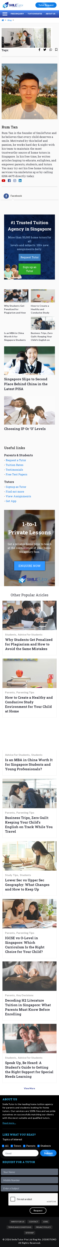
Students (10, 634)
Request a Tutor (16, 460)
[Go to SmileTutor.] (3, 20)
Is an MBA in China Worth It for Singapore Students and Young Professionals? (29, 764)
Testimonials (14, 469)
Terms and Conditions (19, 1227)
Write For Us (17, 1221)
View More (29, 1088)
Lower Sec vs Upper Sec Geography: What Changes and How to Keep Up (27, 884)
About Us (50, 14)
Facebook (16, 195)
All (7, 1145)
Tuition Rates (35, 14)
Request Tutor (29, 257)
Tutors (17, 1145)
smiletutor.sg (27, 172)
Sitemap (30, 1232)
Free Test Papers (16, 474)
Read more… (9, 1123)
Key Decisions (24, 995)
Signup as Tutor (16, 486)
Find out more (15, 491)
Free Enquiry (17, 14)
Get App (11, 501)
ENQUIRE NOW (30, 566)
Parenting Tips (25, 692)
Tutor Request (46, 5)
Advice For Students (30, 634)
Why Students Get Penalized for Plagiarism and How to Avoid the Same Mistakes (29, 644)
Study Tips (11, 875)
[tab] (13, 196)
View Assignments (18, 496)
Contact (33, 1221)
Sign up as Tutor (29, 269)
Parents (10, 692)
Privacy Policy (43, 1227)
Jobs (45, 1221)
